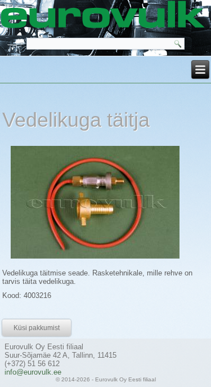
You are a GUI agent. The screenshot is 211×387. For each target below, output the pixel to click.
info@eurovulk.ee (33, 372)
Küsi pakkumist (37, 328)
